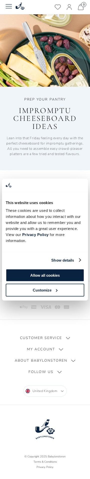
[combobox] (45, 391)
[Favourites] (58, 7)
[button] (45, 338)
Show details (62, 260)
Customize (42, 290)
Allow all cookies (45, 275)
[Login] (69, 7)
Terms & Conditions (45, 462)
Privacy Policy (35, 234)
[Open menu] (8, 7)
